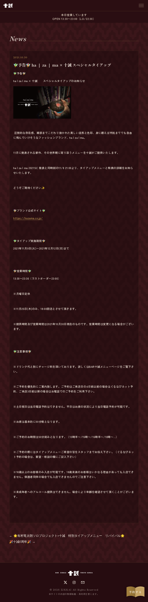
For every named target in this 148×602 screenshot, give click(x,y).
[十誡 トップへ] (8, 5)
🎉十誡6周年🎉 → (22, 542)
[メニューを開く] (141, 5)
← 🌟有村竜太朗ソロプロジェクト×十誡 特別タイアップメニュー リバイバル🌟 (66, 536)
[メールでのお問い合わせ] (83, 582)
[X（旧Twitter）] (65, 582)
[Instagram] (74, 582)
